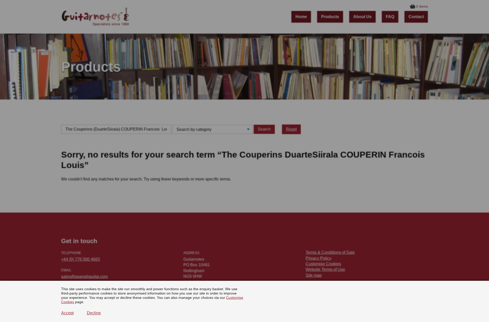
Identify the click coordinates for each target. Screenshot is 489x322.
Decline (94, 313)
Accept (67, 313)
